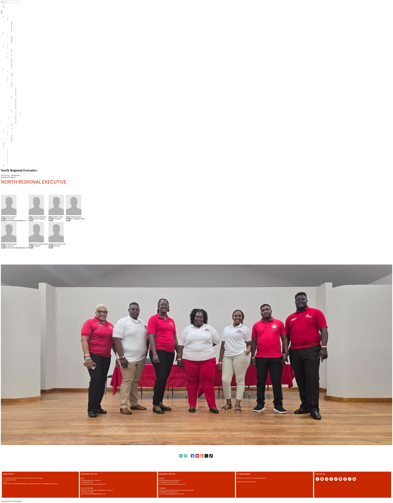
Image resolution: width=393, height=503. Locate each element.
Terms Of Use (39, 501)
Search (22, 2)
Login (7, 7)
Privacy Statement (28, 501)
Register (7, 5)
